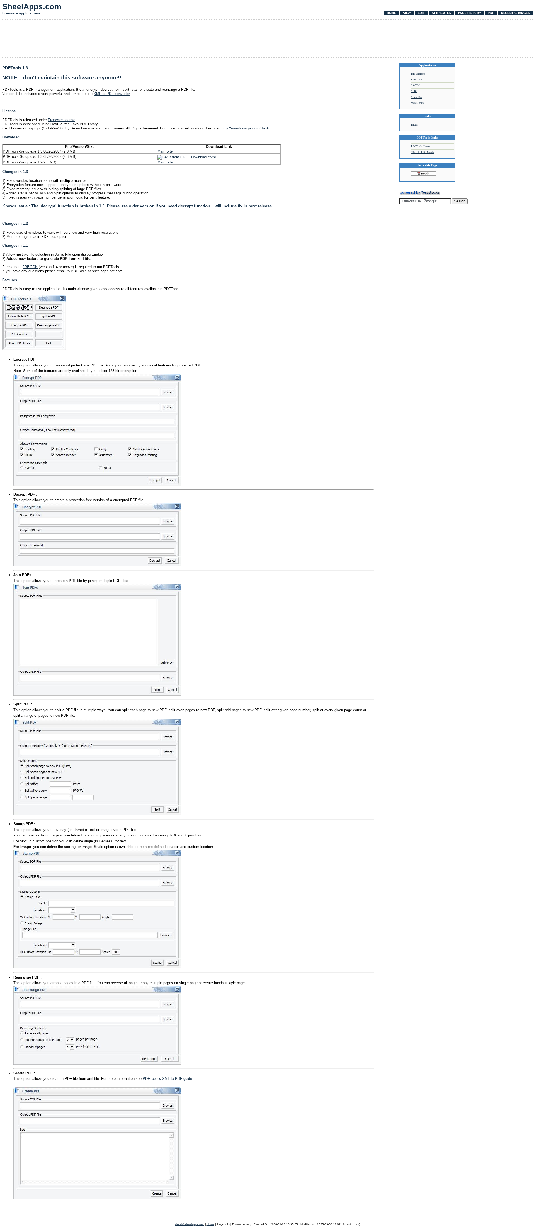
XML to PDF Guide (422, 152)
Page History (469, 12)
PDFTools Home (420, 146)
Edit (421, 12)
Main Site (165, 151)
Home (391, 12)
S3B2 (414, 91)
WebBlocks (417, 102)
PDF (491, 12)
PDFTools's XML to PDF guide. (168, 1079)
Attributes (441, 12)
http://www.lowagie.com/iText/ (245, 128)
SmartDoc (416, 97)
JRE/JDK (30, 267)
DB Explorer (418, 73)
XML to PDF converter (112, 94)
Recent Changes (515, 12)
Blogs (414, 124)
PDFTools (416, 79)
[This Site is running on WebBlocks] (419, 193)
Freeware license (61, 120)
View (407, 12)
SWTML (416, 85)
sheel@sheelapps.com (189, 1224)
